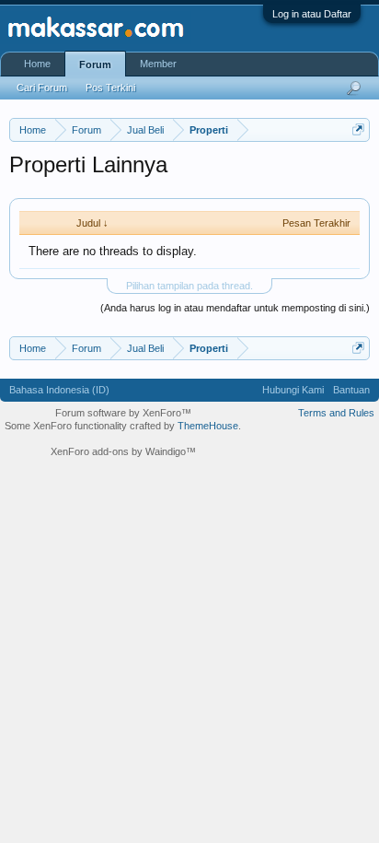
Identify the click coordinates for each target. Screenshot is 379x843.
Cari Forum (42, 87)
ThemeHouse (208, 425)
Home (37, 63)
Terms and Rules (336, 412)
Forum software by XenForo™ (123, 412)
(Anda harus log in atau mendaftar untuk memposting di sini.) (235, 307)
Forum (95, 64)
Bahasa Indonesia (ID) (59, 389)
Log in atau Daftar (311, 13)
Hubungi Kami (293, 389)
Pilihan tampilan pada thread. (189, 285)
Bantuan (351, 389)
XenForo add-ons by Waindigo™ (123, 451)
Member (158, 63)
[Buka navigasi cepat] (358, 129)
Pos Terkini (110, 87)
